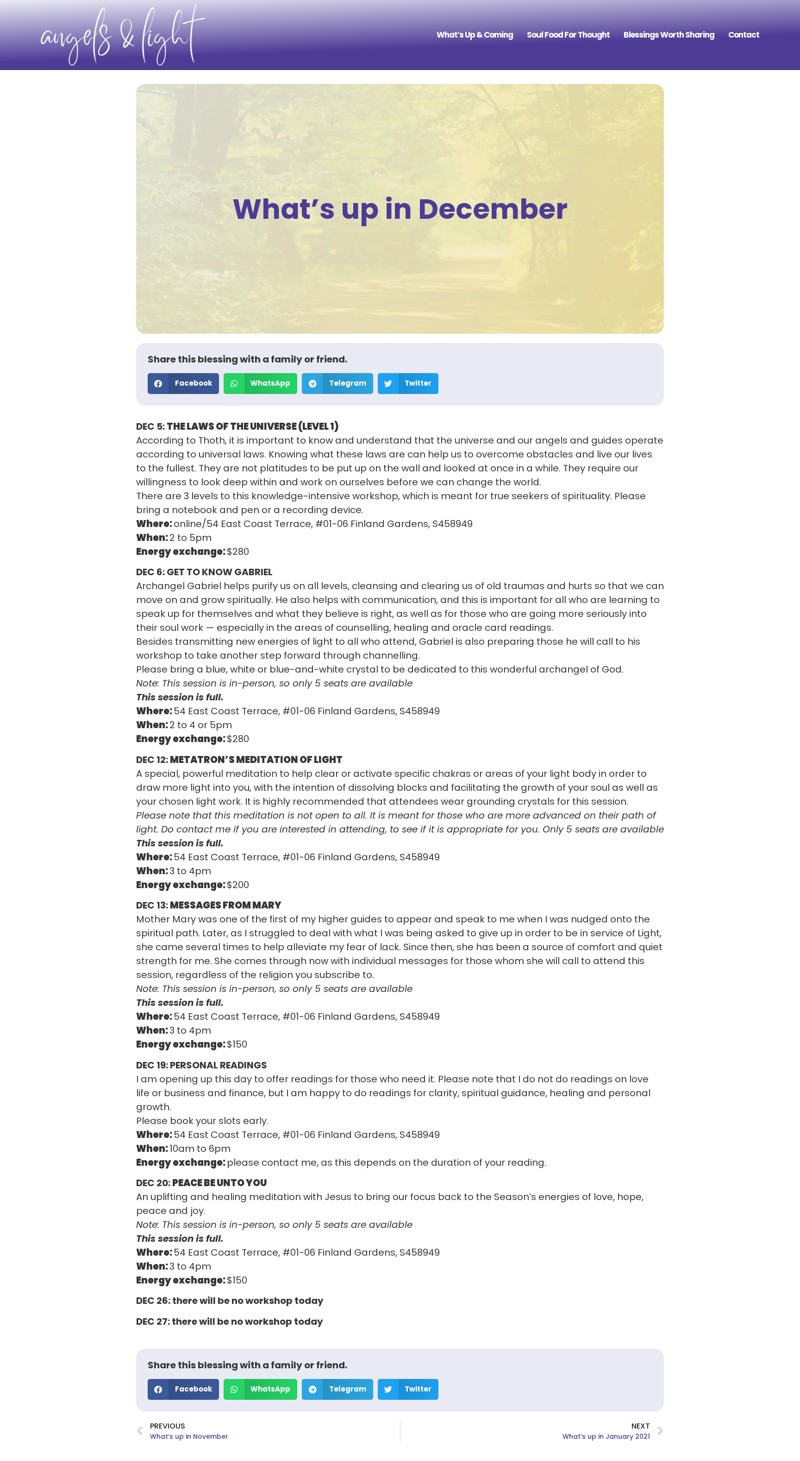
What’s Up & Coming (475, 34)
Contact (743, 34)
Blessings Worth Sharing (669, 34)
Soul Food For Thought (568, 34)
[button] (183, 383)
